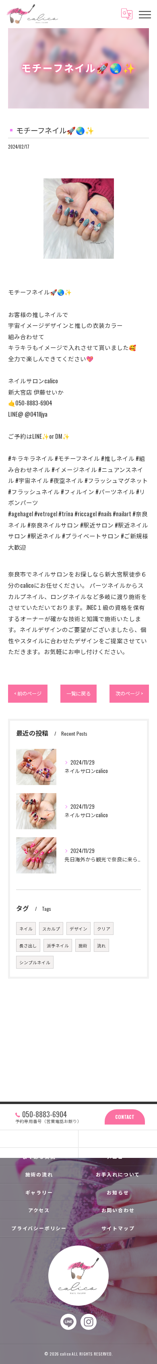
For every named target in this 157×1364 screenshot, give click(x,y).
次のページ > (129, 693)
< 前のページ (27, 693)
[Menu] (144, 13)
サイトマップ (118, 1228)
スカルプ (51, 928)
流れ (101, 945)
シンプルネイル (34, 962)
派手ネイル (58, 945)
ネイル (26, 928)
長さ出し (28, 945)
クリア (103, 928)
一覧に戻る (78, 693)
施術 (82, 945)
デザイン (78, 928)
